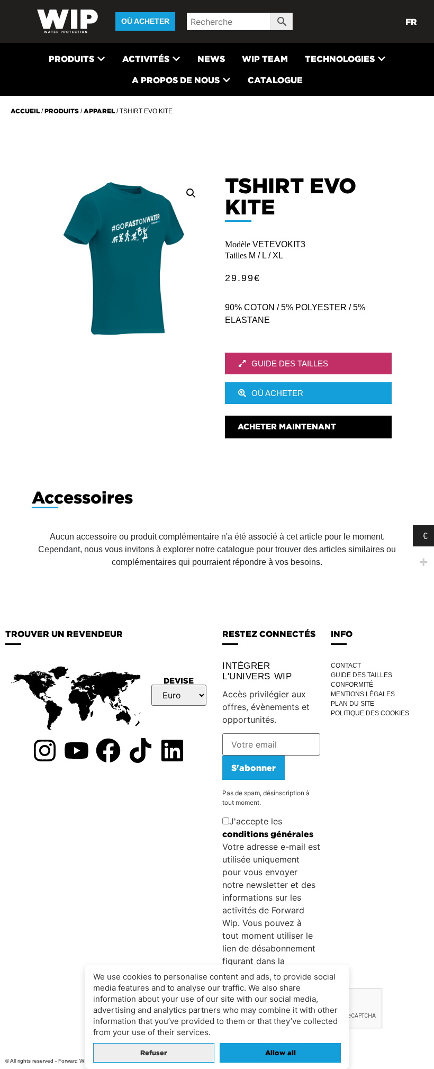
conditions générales (267, 834)
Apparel (99, 110)
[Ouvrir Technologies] (381, 58)
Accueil (25, 110)
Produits (61, 110)
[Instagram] (44, 750)
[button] (191, 193)
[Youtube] (76, 750)
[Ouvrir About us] (226, 80)
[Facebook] (108, 750)
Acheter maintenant (287, 426)
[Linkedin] (172, 750)
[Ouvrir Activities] (176, 58)
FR (411, 21)
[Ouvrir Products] (101, 58)
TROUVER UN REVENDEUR (64, 634)
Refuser (153, 1053)
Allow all (280, 1053)
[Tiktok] (140, 750)
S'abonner (253, 767)
